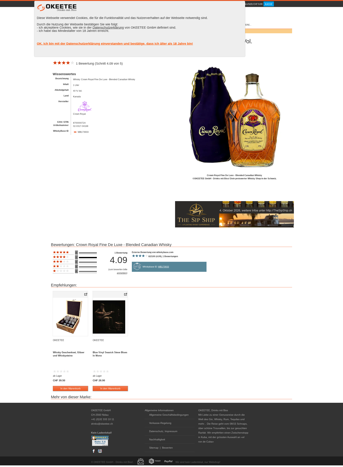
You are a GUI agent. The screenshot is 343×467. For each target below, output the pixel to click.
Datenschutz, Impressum (163, 431)
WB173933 (83, 132)
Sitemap (153, 447)
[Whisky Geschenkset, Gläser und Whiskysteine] (86, 295)
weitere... (245, 25)
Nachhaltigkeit (157, 439)
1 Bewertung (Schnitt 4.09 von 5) (98, 63)
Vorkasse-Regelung (160, 423)
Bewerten (167, 447)
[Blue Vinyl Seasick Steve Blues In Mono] (126, 295)
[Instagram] (100, 452)
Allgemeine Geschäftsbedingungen (169, 414)
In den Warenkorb (70, 388)
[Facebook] (93, 452)
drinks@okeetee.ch (102, 423)
